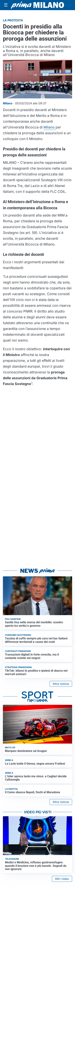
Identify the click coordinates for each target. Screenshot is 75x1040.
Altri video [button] (62, 879)
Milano (50, 127)
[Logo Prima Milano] (37, 5)
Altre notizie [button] (61, 684)
